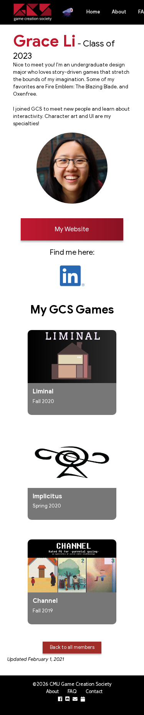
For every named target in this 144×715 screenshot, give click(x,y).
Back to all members (72, 647)
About (119, 12)
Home (93, 12)
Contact (94, 691)
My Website (72, 229)
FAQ (72, 691)
